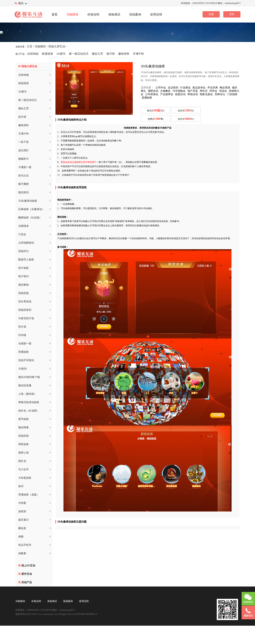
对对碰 (22, 335)
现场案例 (68, 601)
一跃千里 (23, 142)
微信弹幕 (23, 427)
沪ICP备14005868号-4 (86, 614)
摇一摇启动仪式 (78, 53)
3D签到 (22, 368)
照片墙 (22, 326)
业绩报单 (23, 226)
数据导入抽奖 (26, 259)
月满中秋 (138, 53)
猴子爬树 (23, 184)
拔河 (21, 486)
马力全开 (23, 469)
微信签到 (23, 192)
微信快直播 (24, 385)
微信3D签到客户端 (29, 377)
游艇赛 (22, 553)
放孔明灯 (23, 150)
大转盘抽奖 (24, 477)
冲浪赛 (22, 503)
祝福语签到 (24, 310)
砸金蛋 (22, 528)
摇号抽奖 (23, 419)
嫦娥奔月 (23, 158)
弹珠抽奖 (23, 444)
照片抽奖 (23, 268)
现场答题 (23, 293)
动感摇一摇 (24, 343)
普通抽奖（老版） (28, 494)
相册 (21, 536)
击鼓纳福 (32, 53)
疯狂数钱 (23, 284)
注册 (211, 14)
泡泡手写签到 (26, 360)
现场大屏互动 (56, 46)
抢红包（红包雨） (28, 410)
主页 (29, 46)
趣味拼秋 (123, 53)
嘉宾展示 (23, 519)
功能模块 (40, 46)
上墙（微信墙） (27, 393)
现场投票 (23, 435)
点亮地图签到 (26, 242)
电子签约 (23, 276)
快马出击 (23, 175)
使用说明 (84, 601)
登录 (231, 14)
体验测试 (52, 601)
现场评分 (23, 251)
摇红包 (22, 461)
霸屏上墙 (23, 452)
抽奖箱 (22, 511)
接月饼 (110, 53)
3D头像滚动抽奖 (27, 200)
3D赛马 (61, 53)
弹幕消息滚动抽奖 (28, 402)
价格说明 (36, 601)
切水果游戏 (24, 301)
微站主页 (97, 53)
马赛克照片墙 (26, 318)
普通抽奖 (23, 352)
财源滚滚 (47, 53)
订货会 (22, 234)
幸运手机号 (24, 545)
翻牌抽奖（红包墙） (30, 217)
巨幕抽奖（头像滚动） (31, 209)
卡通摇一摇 (24, 167)
